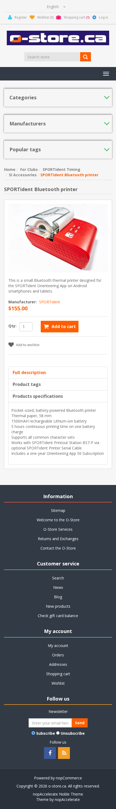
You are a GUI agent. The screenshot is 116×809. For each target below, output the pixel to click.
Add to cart (64, 326)
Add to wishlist (27, 344)
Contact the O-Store (58, 548)
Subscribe (45, 733)
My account (58, 645)
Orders (58, 654)
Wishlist (58, 683)
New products (58, 606)
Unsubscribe (73, 733)
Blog (58, 596)
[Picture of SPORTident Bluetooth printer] (58, 237)
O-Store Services (58, 529)
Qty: (12, 325)
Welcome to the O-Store (58, 519)
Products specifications (38, 396)
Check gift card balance (58, 615)
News (58, 587)
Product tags (27, 384)
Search (58, 578)
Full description (29, 372)
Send (79, 722)
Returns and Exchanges (58, 538)
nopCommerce (69, 777)
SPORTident (49, 301)
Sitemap (58, 510)
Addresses (58, 664)
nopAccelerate (67, 799)
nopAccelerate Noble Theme (58, 794)
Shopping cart (58, 673)
